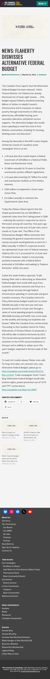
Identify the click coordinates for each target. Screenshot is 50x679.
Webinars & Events (10, 596)
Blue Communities (11, 592)
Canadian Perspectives (11, 618)
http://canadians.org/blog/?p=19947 (19, 389)
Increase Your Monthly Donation (16, 637)
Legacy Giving (8, 650)
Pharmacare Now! (11, 572)
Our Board (7, 527)
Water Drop (34, 569)
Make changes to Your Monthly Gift (17, 640)
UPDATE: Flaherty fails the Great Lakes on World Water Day (32, 435)
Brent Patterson (12, 74)
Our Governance (9, 524)
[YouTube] (30, 511)
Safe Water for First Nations (15, 569)
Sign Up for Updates (10, 547)
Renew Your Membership (12, 647)
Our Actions (7, 579)
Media (4, 611)
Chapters (7, 589)
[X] (24, 511)
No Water (7, 566)
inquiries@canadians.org (30, 671)
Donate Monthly (9, 634)
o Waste (16, 566)
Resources (6, 615)
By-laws (6, 534)
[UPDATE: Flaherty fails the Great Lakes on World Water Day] (33, 425)
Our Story (6, 520)
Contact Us (7, 550)
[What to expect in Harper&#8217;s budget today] (11, 425)
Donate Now (7, 630)
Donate (5, 627)
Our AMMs (7, 530)
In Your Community (10, 586)
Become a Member (10, 643)
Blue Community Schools (14, 576)
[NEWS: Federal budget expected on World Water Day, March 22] (11, 449)
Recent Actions (10, 582)
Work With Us (8, 544)
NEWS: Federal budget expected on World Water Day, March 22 (10, 458)
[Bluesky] (5, 511)
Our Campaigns (8, 563)
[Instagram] (11, 511)
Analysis (42, 74)
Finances (7, 537)
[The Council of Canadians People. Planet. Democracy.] (12, 3)
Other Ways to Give (10, 653)
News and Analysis (10, 605)
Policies (6, 540)
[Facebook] (17, 511)
